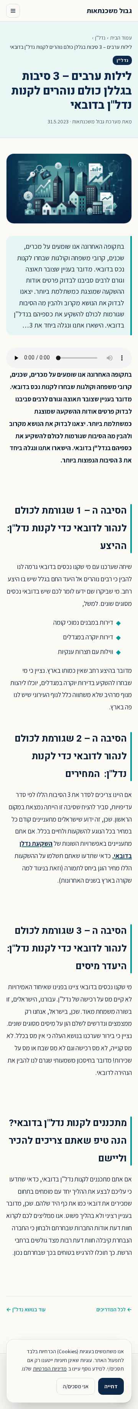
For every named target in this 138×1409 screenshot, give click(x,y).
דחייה (111, 1386)
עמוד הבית (121, 37)
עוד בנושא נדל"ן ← (26, 1309)
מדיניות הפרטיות (50, 1368)
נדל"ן (100, 37)
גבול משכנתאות (109, 10)
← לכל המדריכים (114, 1309)
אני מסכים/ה (76, 1386)
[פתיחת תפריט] (13, 11)
